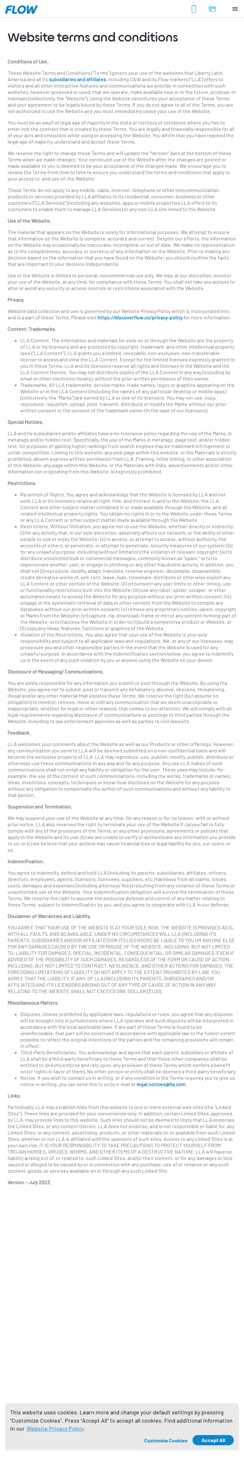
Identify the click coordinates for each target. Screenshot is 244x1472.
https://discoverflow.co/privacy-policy (140, 317)
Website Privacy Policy (55, 1428)
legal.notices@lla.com (161, 1084)
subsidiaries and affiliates (77, 79)
